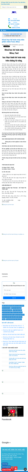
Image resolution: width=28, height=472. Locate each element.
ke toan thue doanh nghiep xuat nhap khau (12, 312)
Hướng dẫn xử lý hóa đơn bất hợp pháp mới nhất (17, 359)
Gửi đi (14, 298)
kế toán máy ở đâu (17, 310)
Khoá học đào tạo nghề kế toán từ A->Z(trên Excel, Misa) (17, 367)
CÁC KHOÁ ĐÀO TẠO (16, 34)
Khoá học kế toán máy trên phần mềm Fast (12, 317)
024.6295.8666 (15, 20)
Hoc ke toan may (6, 307)
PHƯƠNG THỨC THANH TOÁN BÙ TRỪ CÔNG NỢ (17, 363)
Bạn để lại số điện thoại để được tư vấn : (14, 286)
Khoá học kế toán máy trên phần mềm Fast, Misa (17, 351)
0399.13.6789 (16, 27)
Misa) (4, 319)
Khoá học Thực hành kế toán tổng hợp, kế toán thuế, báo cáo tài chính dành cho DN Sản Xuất (14, 343)
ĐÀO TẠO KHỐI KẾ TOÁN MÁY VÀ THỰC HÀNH (13, 305)
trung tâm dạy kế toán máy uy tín (14, 319)
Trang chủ (6, 34)
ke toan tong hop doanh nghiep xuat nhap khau (13, 314)
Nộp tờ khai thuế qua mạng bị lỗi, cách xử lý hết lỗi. (17, 355)
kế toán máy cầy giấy (16, 307)
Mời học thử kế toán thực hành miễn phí (14, 334)
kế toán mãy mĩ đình (7, 310)
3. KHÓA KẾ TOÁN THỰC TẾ (12, 36)
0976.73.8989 (15, 24)
